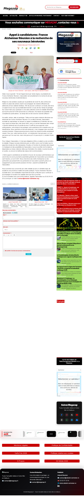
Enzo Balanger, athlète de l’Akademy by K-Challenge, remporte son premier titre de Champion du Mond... (72, 286)
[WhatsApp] (67, 420)
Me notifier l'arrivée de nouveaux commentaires (17, 250)
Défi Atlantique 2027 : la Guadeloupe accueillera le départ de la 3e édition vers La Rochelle (69, 233)
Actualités (13, 15)
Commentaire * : (7, 233)
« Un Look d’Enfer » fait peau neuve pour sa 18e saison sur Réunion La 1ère (69, 204)
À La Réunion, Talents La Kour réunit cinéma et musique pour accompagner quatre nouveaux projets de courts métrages (68, 198)
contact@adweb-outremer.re (69, 478)
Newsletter (23, 15)
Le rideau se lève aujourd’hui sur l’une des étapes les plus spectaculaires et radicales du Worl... (71, 261)
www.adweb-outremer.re (68, 483)
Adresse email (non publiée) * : (11, 221)
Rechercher (74, 7)
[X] (72, 415)
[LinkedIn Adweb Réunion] (58, 486)
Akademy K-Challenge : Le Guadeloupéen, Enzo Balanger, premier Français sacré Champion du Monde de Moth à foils (69, 280)
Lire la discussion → (62, 89)
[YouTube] (77, 415)
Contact (56, 15)
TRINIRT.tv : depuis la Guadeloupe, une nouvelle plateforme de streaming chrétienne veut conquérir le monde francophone (68, 190)
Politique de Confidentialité (62, 445)
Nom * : (5, 215)
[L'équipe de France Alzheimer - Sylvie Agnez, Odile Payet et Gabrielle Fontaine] (28, 56)
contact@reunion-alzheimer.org (28, 178)
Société (9, 29)
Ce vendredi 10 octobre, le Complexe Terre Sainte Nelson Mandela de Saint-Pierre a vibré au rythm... (71, 273)
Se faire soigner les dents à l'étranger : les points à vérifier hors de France (41, 204)
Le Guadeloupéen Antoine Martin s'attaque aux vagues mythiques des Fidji (69, 256)
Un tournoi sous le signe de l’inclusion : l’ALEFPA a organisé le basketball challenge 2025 (69, 268)
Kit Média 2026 (62, 461)
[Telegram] (72, 420)
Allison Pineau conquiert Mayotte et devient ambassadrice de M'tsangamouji (69, 245)
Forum (60, 301)
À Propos (20, 461)
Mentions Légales (21, 445)
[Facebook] (62, 415)
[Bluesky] (77, 420)
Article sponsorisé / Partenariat (40, 15)
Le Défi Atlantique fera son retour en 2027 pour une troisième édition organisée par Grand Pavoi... (71, 238)
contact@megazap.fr (11, 481)
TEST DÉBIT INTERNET (67, 15)
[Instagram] (67, 415)
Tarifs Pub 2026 (21, 453)
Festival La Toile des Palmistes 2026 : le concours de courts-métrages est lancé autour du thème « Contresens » (68, 182)
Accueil (5, 15)
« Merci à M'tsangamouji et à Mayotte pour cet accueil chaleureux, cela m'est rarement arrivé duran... (71, 250)
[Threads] (62, 420)
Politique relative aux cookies (62, 453)
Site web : (5, 227)
